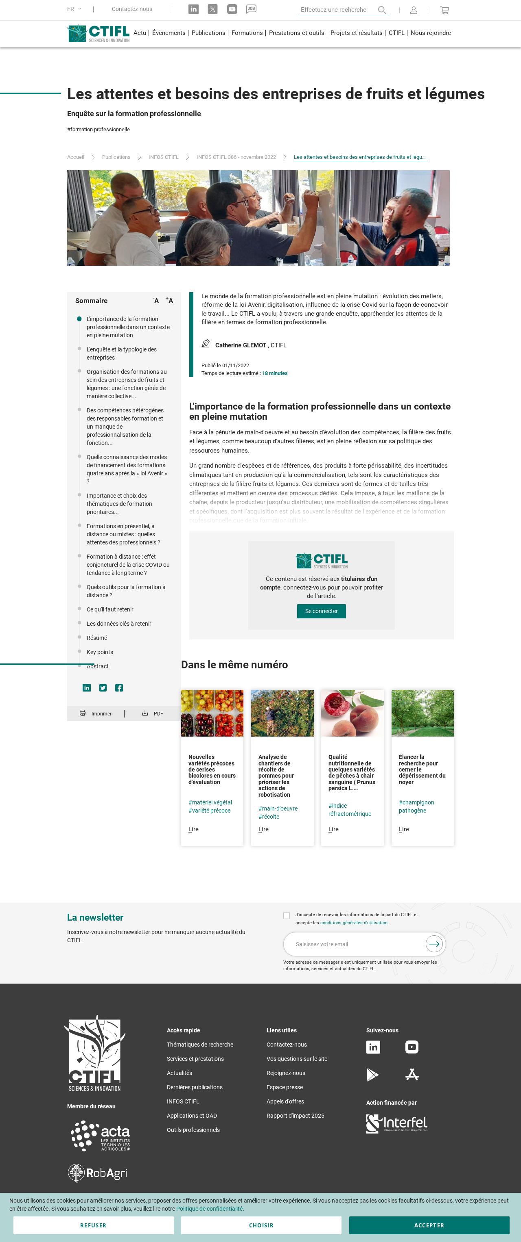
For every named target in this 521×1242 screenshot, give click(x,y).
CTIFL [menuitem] (397, 33)
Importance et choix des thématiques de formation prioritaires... (119, 503)
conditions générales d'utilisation (354, 923)
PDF (158, 714)
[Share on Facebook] (119, 688)
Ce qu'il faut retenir (110, 609)
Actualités (179, 1073)
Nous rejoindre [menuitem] (431, 33)
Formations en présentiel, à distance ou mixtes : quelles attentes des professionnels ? (123, 534)
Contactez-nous (132, 9)
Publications (116, 157)
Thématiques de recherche (200, 1044)
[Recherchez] (376, 10)
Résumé (97, 638)
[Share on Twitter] (103, 688)
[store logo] (98, 33)
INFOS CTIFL (164, 157)
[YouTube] (411, 1051)
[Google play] (373, 1079)
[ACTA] (100, 1152)
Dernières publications (195, 1087)
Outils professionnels (193, 1130)
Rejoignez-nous (286, 1073)
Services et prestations (195, 1059)
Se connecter (321, 611)
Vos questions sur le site (297, 1059)
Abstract (98, 666)
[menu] (292, 34)
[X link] (213, 9)
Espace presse (285, 1087)
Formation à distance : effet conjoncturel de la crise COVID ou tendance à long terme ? (128, 564)
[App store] (412, 1079)
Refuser (93, 1225)
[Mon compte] (413, 11)
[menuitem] (139, 34)
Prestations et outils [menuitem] (296, 33)
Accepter (429, 1225)
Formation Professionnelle (100, 129)
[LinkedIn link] (193, 9)
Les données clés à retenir (119, 623)
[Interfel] (396, 1131)
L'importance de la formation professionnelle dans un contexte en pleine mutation (128, 327)
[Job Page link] (251, 9)
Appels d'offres (285, 1101)
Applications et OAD (192, 1115)
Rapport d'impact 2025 (295, 1115)
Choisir (261, 1225)
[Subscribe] (434, 943)
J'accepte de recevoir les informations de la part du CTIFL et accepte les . (357, 919)
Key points (100, 652)
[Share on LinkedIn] (87, 688)
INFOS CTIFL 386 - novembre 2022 (236, 157)
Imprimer (102, 714)
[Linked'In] (373, 1052)
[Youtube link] (232, 9)
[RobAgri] (97, 1181)
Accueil (75, 157)
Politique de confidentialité (209, 1208)
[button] (75, 9)
